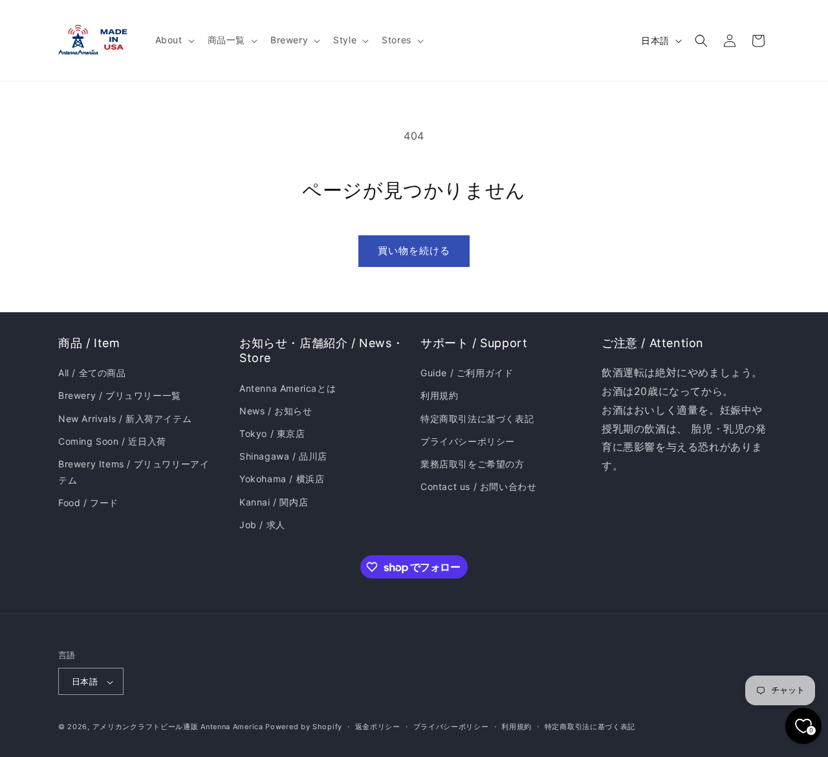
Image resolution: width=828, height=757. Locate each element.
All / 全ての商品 (92, 372)
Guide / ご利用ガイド (466, 372)
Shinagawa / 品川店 (283, 456)
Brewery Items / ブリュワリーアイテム (133, 471)
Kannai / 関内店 (273, 501)
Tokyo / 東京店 (272, 433)
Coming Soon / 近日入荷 (112, 441)
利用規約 (439, 395)
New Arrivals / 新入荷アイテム (124, 418)
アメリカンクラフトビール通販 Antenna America (178, 727)
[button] (173, 40)
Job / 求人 (262, 524)
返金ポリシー (377, 726)
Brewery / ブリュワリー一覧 (119, 395)
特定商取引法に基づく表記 (477, 418)
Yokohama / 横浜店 (281, 479)
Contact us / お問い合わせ (478, 486)
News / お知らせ (275, 410)
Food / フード (88, 503)
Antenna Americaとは (287, 388)
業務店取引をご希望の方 (472, 463)
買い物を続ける (414, 250)
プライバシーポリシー (467, 441)
